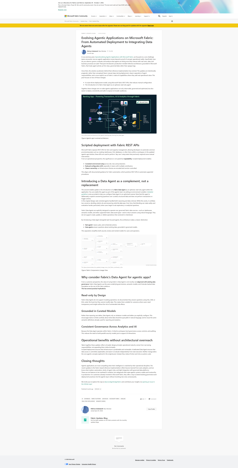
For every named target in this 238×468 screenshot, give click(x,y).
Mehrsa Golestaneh (92, 51)
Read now (151, 25)
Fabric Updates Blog (94, 21)
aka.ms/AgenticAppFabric (113, 382)
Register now (62, 10)
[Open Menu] (172, 21)
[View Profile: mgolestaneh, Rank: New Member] (83, 52)
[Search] (159, 16)
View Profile (151, 409)
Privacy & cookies (151, 460)
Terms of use (161, 460)
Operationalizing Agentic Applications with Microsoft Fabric (114, 57)
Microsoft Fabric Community (72, 21)
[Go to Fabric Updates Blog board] (85, 420)
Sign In (170, 16)
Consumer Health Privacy (89, 464)
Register (164, 16)
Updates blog (84, 21)
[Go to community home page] (76, 16)
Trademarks (170, 460)
